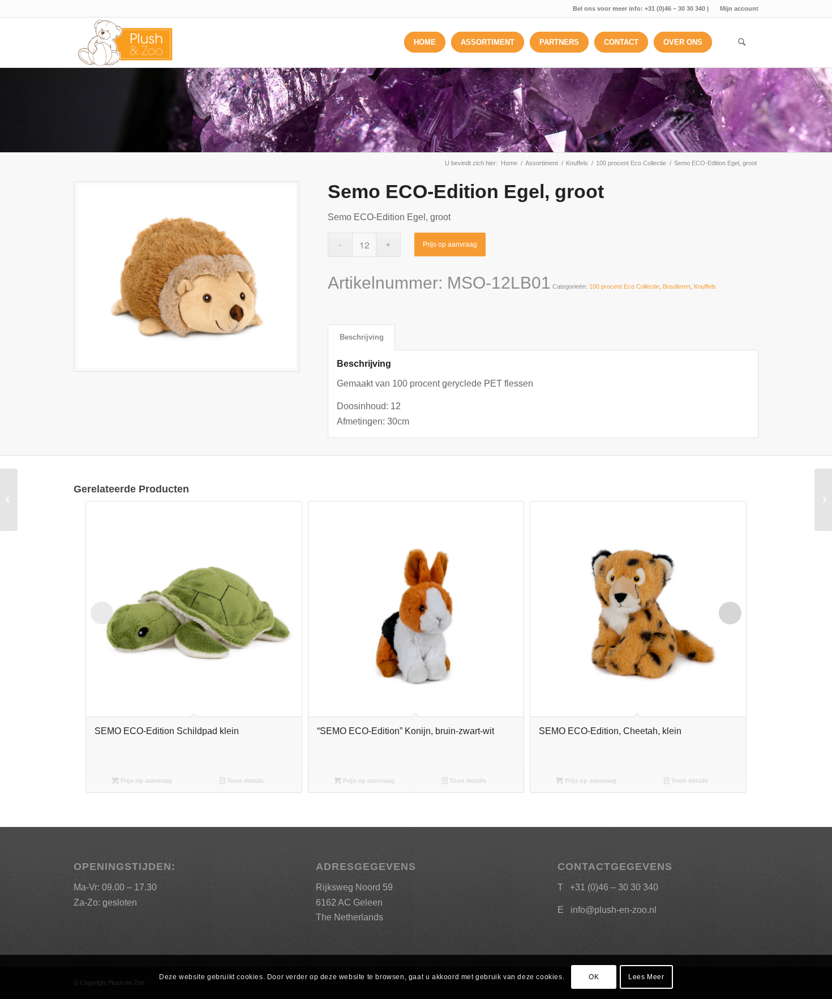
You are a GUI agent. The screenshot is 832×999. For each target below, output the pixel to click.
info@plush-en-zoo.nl (614, 910)
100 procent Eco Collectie (624, 286)
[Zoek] (742, 42)
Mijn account (739, 8)
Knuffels (705, 286)
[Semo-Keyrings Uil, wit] (823, 500)
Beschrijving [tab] (362, 337)
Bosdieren (677, 286)
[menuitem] (736, 8)
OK (594, 977)
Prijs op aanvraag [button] (145, 780)
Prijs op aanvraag (450, 244)
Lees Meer (646, 977)
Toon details (244, 780)
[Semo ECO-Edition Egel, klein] (9, 500)
